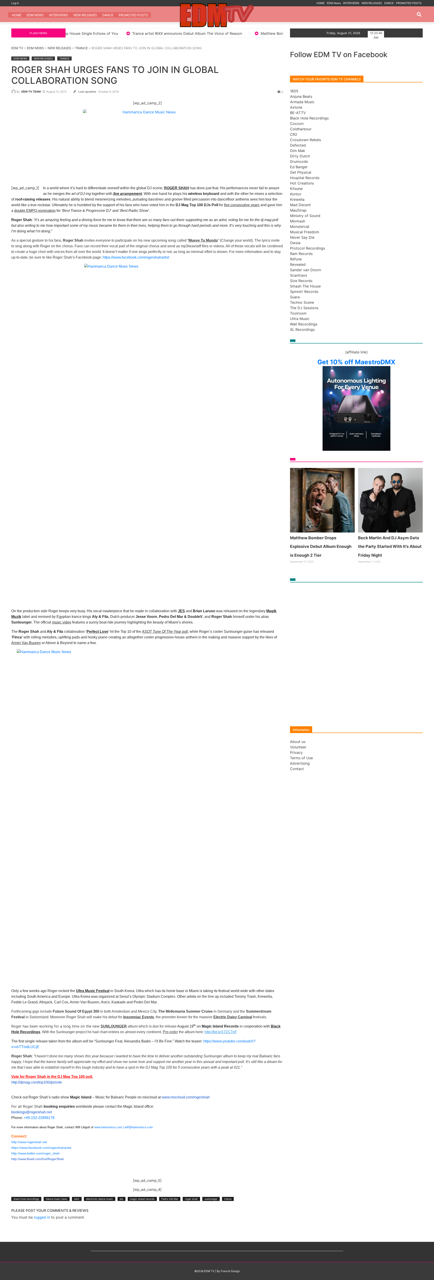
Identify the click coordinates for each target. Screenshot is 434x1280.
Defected (298, 145)
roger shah (191, 1199)
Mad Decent (300, 205)
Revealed (298, 264)
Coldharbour (300, 129)
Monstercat (299, 226)
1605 (294, 91)
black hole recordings (26, 1199)
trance (227, 1199)
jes (121, 1199)
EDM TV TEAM (31, 91)
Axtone (296, 107)
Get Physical (300, 172)
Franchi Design (230, 1271)
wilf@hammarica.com (139, 1127)
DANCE (389, 3)
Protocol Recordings (307, 248)
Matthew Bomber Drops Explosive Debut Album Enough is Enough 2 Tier (233, 33)
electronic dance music (99, 1199)
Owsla (295, 243)
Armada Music (302, 102)
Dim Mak (297, 150)
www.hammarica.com (108, 1127)
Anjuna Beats (301, 96)
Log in (15, 3)
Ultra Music (299, 318)
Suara (295, 297)
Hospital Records (304, 177)
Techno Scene (302, 302)
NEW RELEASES (372, 3)
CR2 (293, 134)
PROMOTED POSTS (409, 3)
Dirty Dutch (300, 156)
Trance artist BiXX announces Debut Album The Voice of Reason (98, 33)
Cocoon (297, 123)
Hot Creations (302, 183)
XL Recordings (302, 329)
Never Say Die (302, 237)
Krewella (297, 199)
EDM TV (17, 48)
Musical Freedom (304, 232)
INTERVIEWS (351, 3)
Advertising (300, 763)
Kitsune (296, 188)
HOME (320, 3)
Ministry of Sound (305, 215)
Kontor (295, 194)
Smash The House (305, 286)
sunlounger (211, 1199)
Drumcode (299, 161)
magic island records (142, 1199)
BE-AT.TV (298, 112)
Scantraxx (298, 275)
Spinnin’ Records (304, 291)
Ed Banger (299, 167)
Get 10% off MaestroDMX (356, 362)
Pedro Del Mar (169, 1199)
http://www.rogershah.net (29, 1142)
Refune (296, 259)
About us (297, 741)
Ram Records (301, 253)
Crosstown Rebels (305, 140)
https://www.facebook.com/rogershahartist (136, 257)
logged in (42, 1217)
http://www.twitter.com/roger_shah (35, 1153)
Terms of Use (301, 758)
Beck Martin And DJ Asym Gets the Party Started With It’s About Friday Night (390, 546)
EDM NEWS (35, 48)
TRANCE (81, 48)
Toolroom (298, 313)
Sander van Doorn (305, 270)
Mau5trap (298, 210)
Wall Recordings (303, 324)
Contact (297, 768)
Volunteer (298, 747)
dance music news (56, 1199)
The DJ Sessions (304, 308)
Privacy (296, 752)
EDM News (334, 3)
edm (76, 1199)
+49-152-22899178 (39, 1118)
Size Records (301, 280)
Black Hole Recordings (309, 118)
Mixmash (297, 221)
